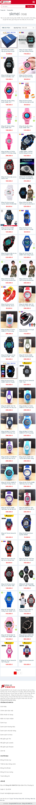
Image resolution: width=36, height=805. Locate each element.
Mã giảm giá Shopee (6, 747)
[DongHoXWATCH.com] (7, 2)
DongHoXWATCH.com (15, 803)
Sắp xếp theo (17, 27)
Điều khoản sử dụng (6, 714)
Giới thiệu (3, 706)
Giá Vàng (27, 798)
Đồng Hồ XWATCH (27, 803)
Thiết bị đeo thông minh (8, 764)
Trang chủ (2, 10)
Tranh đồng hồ (5, 776)
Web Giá (32, 798)
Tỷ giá (11, 798)
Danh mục (3, 722)
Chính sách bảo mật (6, 710)
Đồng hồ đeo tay (5, 760)
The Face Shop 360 (18, 798)
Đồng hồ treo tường (6, 772)
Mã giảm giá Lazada (6, 743)
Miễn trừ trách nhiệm (7, 718)
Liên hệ (2, 751)
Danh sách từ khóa (6, 734)
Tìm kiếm (30, 6)
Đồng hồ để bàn (5, 768)
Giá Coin (2, 800)
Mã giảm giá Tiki (5, 739)
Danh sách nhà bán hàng (8, 730)
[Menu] (34, 2)
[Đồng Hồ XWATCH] (8, 686)
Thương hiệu (10, 10)
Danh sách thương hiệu (7, 726)
